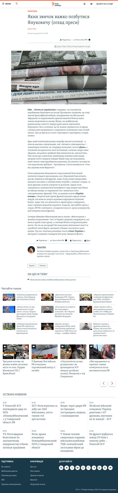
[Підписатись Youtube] (77, 468)
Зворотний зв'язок (37, 484)
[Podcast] (105, 468)
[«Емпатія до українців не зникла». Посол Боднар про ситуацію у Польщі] (9, 297)
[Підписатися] (110, 468)
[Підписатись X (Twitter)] (72, 468)
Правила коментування (11, 484)
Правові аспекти (37, 475)
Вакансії (33, 480)
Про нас (33, 467)
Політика (32, 11)
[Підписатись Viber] (88, 468)
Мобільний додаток (9, 471)
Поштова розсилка (9, 475)
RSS (2, 480)
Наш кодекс (35, 471)
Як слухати (5, 467)
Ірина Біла (32, 29)
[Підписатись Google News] (66, 468)
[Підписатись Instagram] (83, 468)
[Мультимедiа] (91, 4)
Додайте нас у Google (104, 4)
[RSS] (99, 468)
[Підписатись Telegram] (94, 468)
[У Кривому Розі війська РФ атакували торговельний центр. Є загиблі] (45, 351)
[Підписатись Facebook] (61, 468)
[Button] (65, 39)
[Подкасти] (84, 4)
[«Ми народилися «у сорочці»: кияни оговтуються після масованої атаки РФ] (102, 351)
